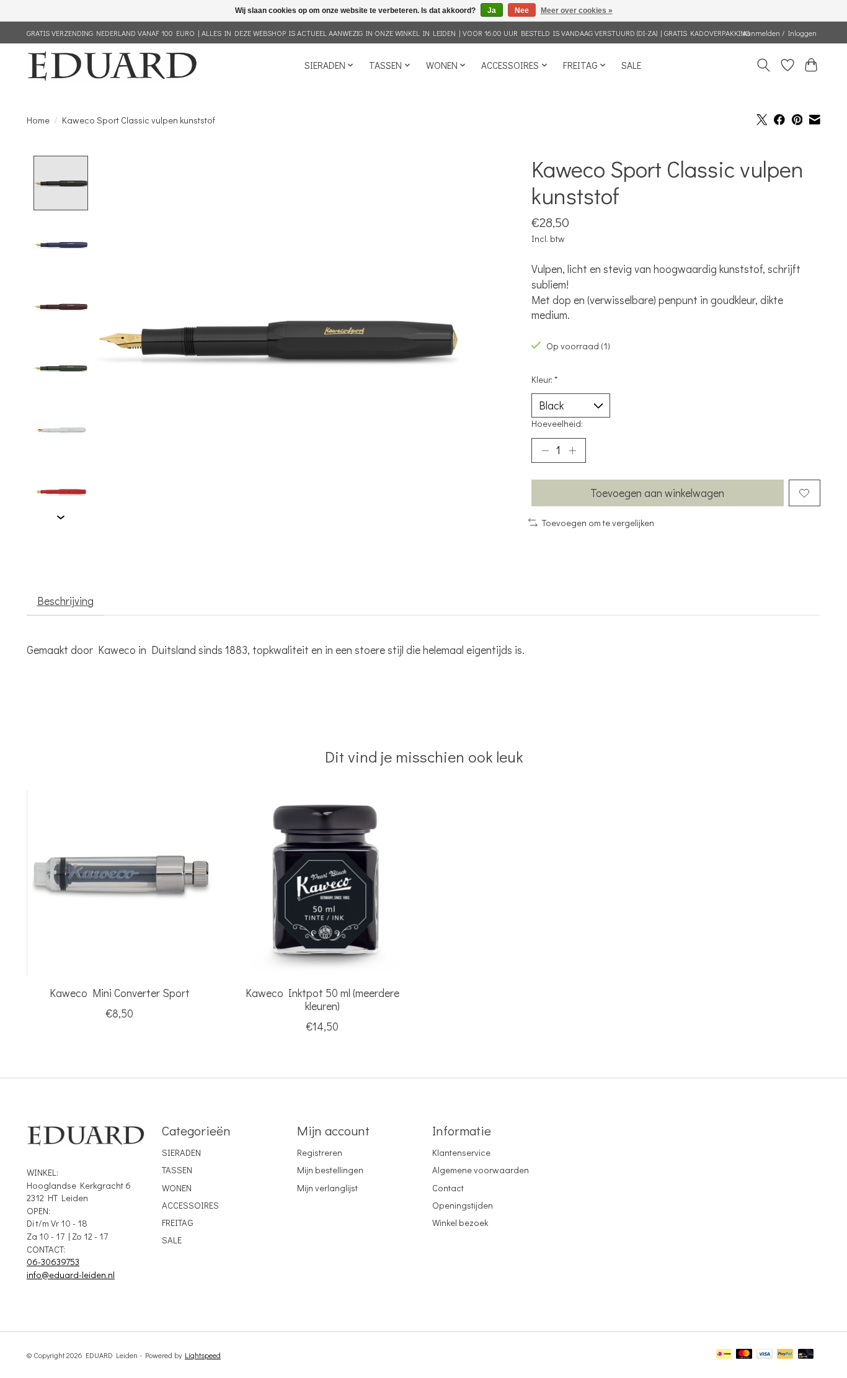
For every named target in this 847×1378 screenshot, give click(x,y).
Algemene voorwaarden (480, 1170)
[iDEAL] (724, 1355)
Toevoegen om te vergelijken (598, 523)
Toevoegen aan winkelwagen (657, 493)
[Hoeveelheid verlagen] (545, 450)
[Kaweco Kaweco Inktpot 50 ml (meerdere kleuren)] (322, 883)
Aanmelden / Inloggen (779, 33)
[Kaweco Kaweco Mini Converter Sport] (119, 883)
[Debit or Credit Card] (806, 1355)
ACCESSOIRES (190, 1205)
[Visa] (764, 1355)
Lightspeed (203, 1355)
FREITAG (177, 1222)
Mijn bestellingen (330, 1170)
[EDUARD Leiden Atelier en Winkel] (112, 65)
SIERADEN (181, 1152)
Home (38, 120)
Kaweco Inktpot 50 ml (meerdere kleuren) (322, 999)
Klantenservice (461, 1152)
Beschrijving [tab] (65, 601)
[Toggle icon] (764, 65)
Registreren (319, 1152)
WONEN (177, 1188)
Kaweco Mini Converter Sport (120, 993)
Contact (448, 1188)
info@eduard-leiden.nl (71, 1275)
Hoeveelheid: (557, 423)
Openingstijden (462, 1205)
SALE (631, 65)
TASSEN (177, 1170)
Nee (522, 10)
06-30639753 (53, 1262)
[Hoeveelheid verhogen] (572, 450)
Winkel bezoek (460, 1222)
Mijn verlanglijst (327, 1188)
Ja (491, 10)
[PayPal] (785, 1355)
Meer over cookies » (577, 10)
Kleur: (544, 379)
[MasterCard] (744, 1355)
